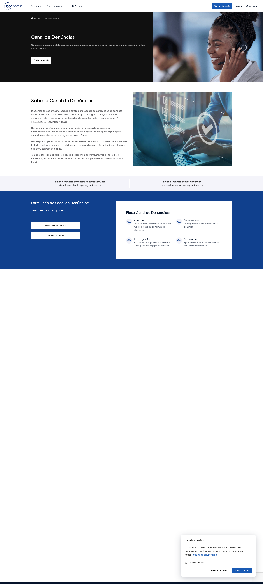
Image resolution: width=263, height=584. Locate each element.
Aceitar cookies (241, 570)
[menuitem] (36, 6)
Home (37, 18)
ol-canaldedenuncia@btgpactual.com (182, 185)
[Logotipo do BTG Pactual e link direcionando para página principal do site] (13, 6)
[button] (222, 6)
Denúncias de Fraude (55, 225)
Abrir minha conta (222, 6)
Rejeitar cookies (219, 570)
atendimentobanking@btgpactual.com (80, 185)
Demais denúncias (55, 235)
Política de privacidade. (204, 554)
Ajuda (239, 6)
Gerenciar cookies (197, 562)
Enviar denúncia (41, 60)
